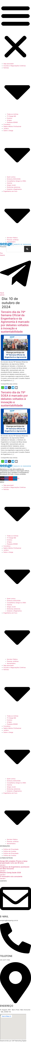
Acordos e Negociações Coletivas (14, 66)
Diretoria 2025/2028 (13, 179)
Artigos (9, 120)
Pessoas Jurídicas (13, 240)
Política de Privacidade (10, 849)
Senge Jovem (11, 185)
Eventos (9, 118)
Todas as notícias (12, 114)
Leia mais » (3, 865)
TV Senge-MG (11, 116)
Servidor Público (12, 237)
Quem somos (11, 177)
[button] (15, 31)
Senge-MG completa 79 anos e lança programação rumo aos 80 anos (13, 862)
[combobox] (14, 249)
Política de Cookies (9, 851)
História (9, 183)
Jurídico (6, 128)
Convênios (6, 124)
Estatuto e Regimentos (14, 189)
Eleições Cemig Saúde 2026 (10, 872)
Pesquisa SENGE (12, 122)
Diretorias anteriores (13, 187)
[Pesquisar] (27, 249)
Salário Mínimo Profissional (12, 126)
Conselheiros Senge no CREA (16, 181)
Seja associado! (8, 63)
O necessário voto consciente (11, 876)
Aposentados (11, 242)
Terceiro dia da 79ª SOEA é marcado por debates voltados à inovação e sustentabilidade (14, 399)
